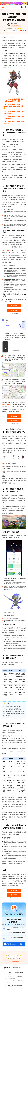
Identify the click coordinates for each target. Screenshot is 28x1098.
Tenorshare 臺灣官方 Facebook (12, 924)
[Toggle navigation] (24, 7)
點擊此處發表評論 (15, 961)
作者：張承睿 (14, 23)
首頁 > (5, 37)
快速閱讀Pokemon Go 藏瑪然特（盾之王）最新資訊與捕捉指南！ (13, 985)
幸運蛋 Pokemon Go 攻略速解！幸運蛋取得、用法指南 (13, 981)
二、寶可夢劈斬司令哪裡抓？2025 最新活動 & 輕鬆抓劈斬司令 (13, 105)
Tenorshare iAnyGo (7, 247)
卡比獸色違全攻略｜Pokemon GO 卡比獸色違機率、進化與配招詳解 (13, 977)
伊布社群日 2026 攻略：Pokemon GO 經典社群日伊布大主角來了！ (13, 973)
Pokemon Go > (10, 37)
